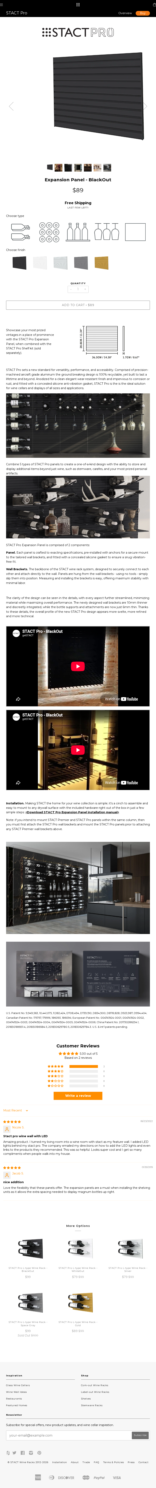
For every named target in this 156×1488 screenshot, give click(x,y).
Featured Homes (16, 1405)
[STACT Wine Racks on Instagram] (31, 1453)
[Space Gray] (78, 264)
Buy (143, 13)
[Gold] (98, 264)
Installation (59, 1462)
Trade (86, 1462)
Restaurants (14, 1398)
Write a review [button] (78, 1096)
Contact (143, 1462)
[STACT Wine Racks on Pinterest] (39, 1453)
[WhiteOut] (37, 264)
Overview (125, 13)
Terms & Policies (113, 1462)
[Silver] (57, 264)
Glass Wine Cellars (18, 1385)
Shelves (86, 1398)
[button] (56, 1066)
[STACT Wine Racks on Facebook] (23, 1453)
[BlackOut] (16, 264)
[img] (12, 1122)
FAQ (96, 1462)
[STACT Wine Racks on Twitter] (14, 1453)
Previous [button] (11, 106)
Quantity (78, 283)
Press (131, 1462)
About (75, 1462)
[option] (78, 103)
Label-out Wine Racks (95, 1392)
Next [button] (145, 106)
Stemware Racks (92, 1405)
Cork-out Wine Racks (94, 1385)
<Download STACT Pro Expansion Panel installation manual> (72, 812)
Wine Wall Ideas (16, 1392)
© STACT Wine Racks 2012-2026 (28, 1462)
